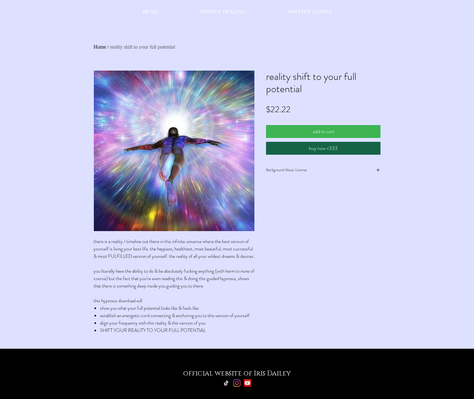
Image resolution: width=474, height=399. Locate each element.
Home (100, 47)
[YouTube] (247, 383)
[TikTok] (226, 383)
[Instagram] (237, 383)
